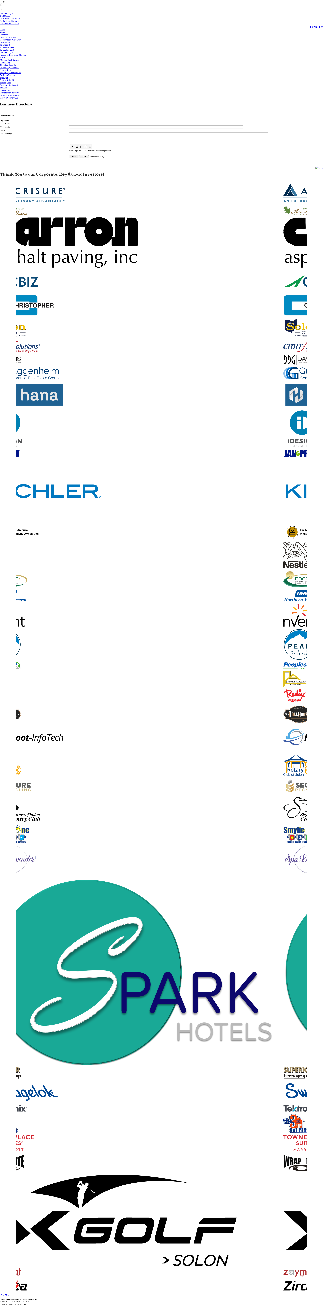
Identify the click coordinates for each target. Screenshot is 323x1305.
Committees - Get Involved (11, 39)
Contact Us (5, 42)
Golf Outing (5, 16)
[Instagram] (315, 27)
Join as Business (7, 47)
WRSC (3, 57)
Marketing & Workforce (10, 72)
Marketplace (5, 82)
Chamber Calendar (8, 65)
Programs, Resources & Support (13, 55)
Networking (5, 62)
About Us (4, 32)
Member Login (6, 13)
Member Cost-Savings (9, 60)
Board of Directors (8, 37)
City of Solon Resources (10, 18)
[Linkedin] (317, 27)
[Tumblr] (320, 27)
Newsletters (5, 70)
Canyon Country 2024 (9, 23)
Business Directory (8, 75)
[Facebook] (310, 27)
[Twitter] (313, 27)
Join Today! (5, 45)
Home (2, 29)
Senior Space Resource (9, 21)
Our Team (4, 34)
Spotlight (4, 77)
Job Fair (3, 87)
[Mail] (322, 27)
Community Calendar (9, 67)
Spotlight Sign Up (7, 80)
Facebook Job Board (9, 85)
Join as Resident (7, 50)
